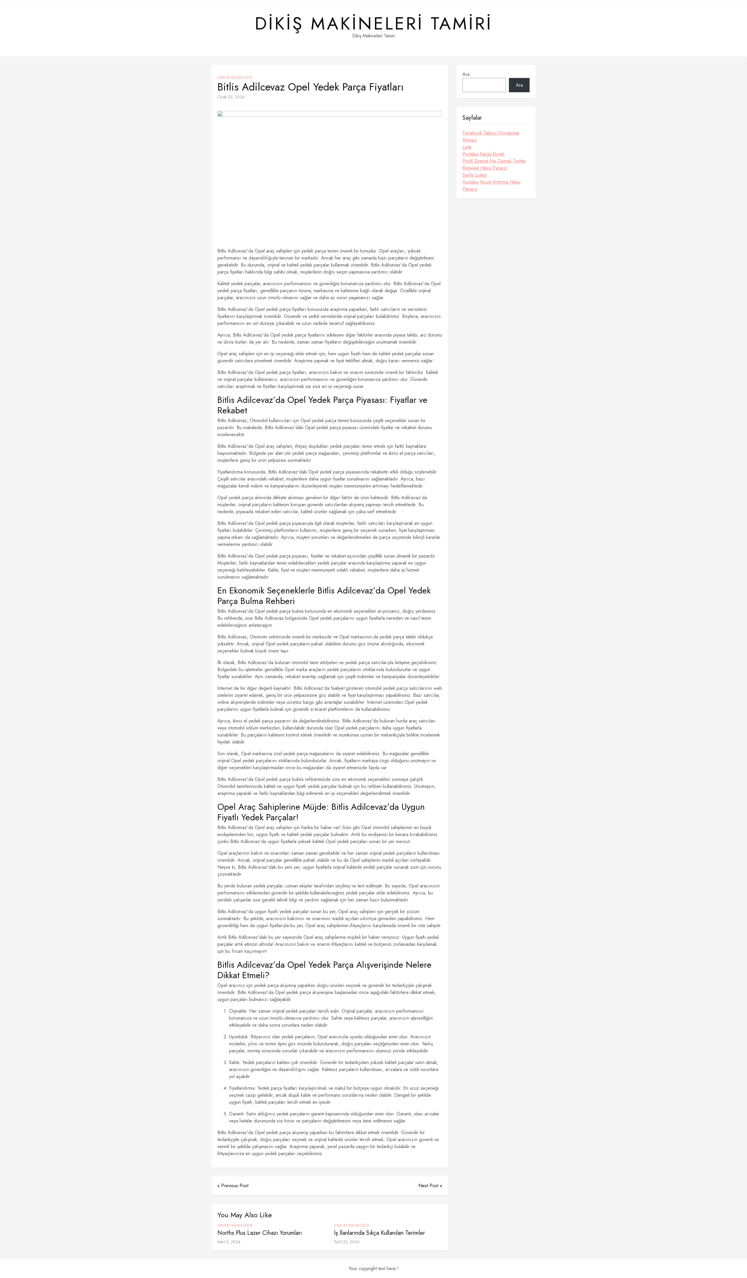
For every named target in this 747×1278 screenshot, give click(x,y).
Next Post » (430, 1185)
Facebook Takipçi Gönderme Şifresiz (490, 136)
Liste (467, 147)
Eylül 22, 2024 (346, 1242)
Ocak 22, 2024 (231, 97)
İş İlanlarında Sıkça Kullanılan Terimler (379, 1233)
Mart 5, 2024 (228, 1242)
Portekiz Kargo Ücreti (483, 154)
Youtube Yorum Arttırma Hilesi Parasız (491, 185)
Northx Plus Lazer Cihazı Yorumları (259, 1233)
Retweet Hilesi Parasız (484, 168)
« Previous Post (232, 1185)
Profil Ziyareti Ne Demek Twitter (494, 161)
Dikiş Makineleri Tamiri (374, 23)
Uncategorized (235, 77)
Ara (466, 74)
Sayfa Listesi (474, 175)
